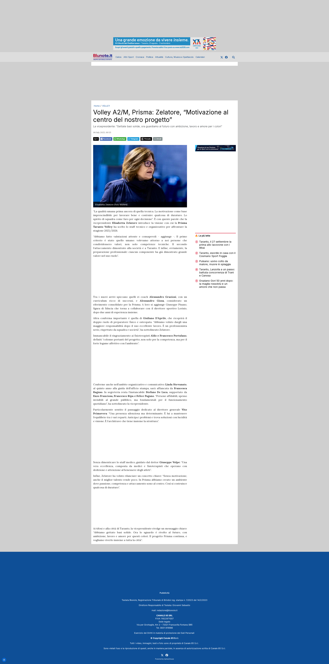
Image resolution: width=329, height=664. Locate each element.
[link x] (221, 57)
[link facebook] (226, 57)
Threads (147, 139)
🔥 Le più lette (202, 235)
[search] (233, 57)
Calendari (200, 57)
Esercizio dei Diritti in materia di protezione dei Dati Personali (164, 633)
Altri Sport (129, 57)
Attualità (159, 57)
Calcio (118, 57)
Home (97, 106)
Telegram (134, 139)
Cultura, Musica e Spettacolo (179, 57)
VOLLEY (106, 106)
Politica (149, 57)
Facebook (107, 139)
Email (159, 139)
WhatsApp (121, 139)
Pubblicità (164, 593)
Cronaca (140, 57)
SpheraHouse (169, 659)
